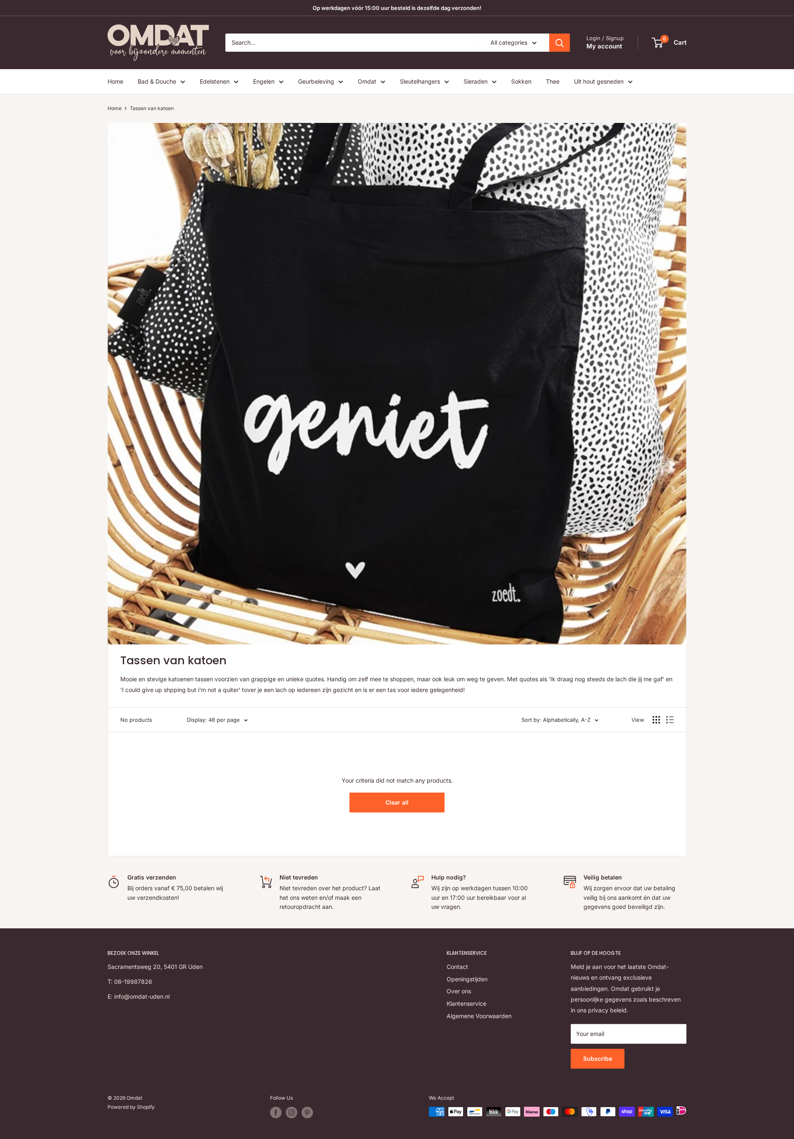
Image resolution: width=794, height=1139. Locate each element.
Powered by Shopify (131, 1107)
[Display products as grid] (656, 719)
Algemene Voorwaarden (479, 1015)
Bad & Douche (157, 81)
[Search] (559, 43)
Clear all (397, 802)
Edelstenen (215, 81)
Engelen (264, 81)
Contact (457, 966)
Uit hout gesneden (599, 81)
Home (115, 81)
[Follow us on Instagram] (291, 1112)
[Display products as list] (670, 719)
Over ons (459, 991)
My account (604, 46)
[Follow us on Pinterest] (307, 1112)
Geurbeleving (316, 81)
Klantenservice (466, 1003)
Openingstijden (467, 979)
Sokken (521, 81)
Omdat (367, 81)
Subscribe (597, 1058)
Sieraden (476, 81)
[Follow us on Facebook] (276, 1112)
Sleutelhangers (420, 81)
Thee (553, 81)
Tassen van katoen (152, 108)
